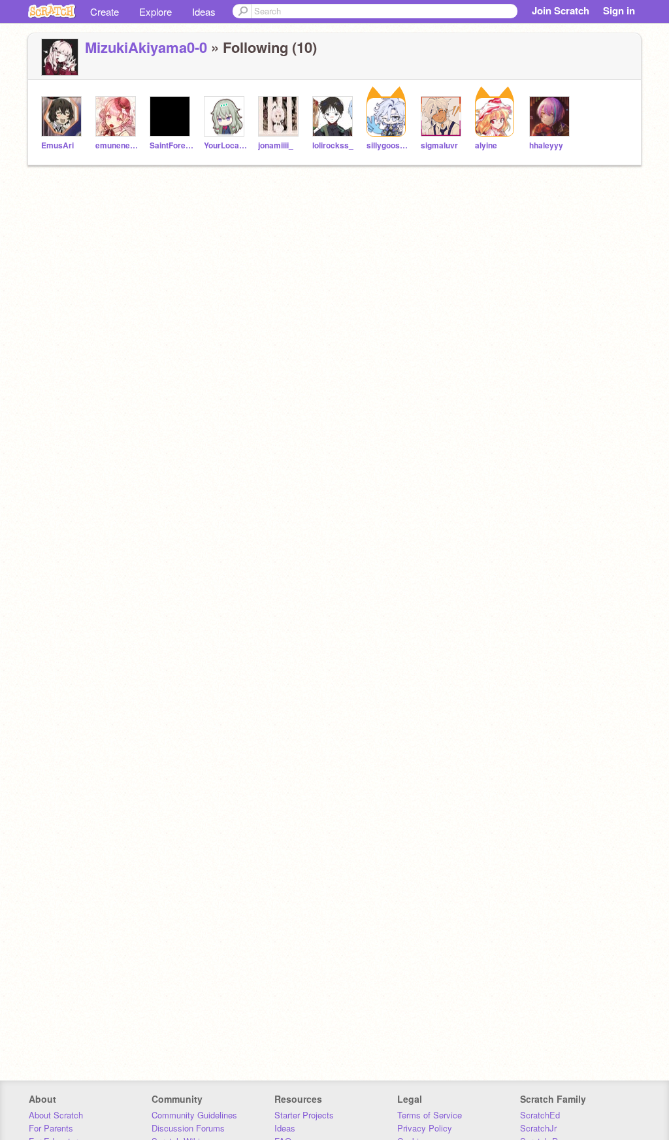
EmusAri (57, 145)
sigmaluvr (439, 145)
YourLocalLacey (226, 145)
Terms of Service (429, 1115)
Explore (155, 11)
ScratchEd (540, 1115)
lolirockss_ (332, 145)
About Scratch (56, 1115)
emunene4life (117, 145)
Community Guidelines (194, 1115)
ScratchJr (538, 1128)
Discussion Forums (188, 1128)
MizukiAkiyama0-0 (146, 47)
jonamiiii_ (275, 145)
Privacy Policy (424, 1128)
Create (104, 11)
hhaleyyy (546, 145)
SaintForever (171, 145)
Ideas (204, 11)
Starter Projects (304, 1115)
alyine (486, 145)
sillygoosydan (388, 145)
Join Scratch (560, 10)
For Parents (51, 1128)
